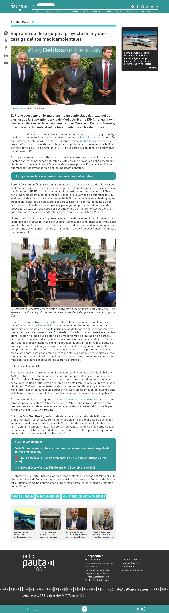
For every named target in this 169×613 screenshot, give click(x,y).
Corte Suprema (23, 496)
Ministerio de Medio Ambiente (84, 496)
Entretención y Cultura (91, 11)
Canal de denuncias (132, 569)
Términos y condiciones (97, 569)
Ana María (20, 108)
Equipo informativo (131, 562)
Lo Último (146, 11)
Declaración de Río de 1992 (35, 325)
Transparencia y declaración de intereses (99, 564)
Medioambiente (48, 496)
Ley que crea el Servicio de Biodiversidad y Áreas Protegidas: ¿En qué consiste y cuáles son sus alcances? (24, 534)
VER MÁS (153, 68)
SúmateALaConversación (127, 589)
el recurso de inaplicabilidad (71, 399)
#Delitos (19, 441)
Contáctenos (128, 566)
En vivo (36, 608)
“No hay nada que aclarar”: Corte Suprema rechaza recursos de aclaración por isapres (50, 534)
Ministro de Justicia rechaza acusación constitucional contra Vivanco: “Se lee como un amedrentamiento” (102, 534)
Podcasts (35, 11)
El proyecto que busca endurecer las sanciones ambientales (53, 176)
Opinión (108, 11)
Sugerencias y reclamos (97, 573)
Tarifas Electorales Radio (98, 576)
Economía (74, 11)
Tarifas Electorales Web (97, 580)
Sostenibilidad (132, 11)
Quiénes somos (93, 559)
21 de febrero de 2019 (81, 467)
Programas (48, 11)
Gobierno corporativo (132, 559)
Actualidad (61, 11)
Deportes (118, 11)
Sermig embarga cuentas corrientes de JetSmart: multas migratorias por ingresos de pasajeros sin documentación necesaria (137, 58)
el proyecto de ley (89, 134)
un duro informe (89, 141)
